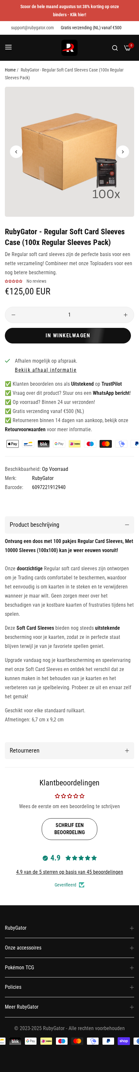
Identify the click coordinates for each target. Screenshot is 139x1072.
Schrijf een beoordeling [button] (69, 828)
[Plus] (125, 315)
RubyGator (43, 478)
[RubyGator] (69, 48)
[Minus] (13, 315)
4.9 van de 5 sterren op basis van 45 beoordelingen (69, 872)
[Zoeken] (115, 47)
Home (10, 69)
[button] (122, 151)
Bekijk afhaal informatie (46, 370)
